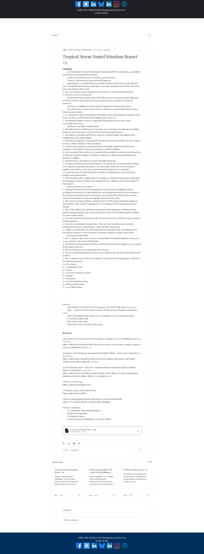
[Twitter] (86, 4)
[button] (149, 35)
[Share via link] (79, 443)
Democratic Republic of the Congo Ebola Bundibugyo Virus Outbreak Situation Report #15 (100, 471)
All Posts (55, 35)
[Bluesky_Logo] (101, 4)
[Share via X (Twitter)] (69, 443)
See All (149, 462)
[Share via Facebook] (64, 443)
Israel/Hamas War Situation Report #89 (66, 471)
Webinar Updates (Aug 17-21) (135, 469)
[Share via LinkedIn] (74, 443)
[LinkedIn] (93, 4)
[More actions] (140, 50)
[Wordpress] (124, 4)
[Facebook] (78, 4)
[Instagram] (116, 4)
